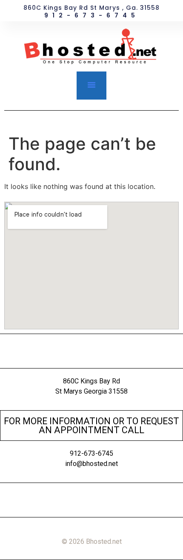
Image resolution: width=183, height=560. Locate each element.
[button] (91, 84)
